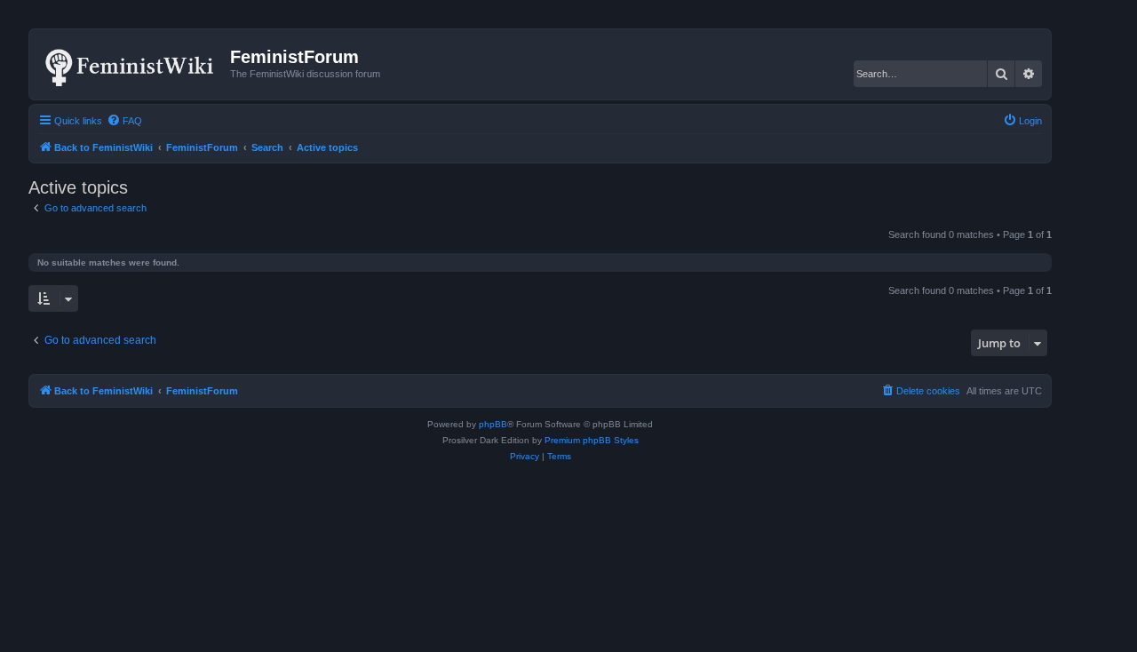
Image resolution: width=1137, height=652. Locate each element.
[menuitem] (124, 120)
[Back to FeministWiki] (132, 64)
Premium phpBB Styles (592, 440)
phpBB (493, 424)
